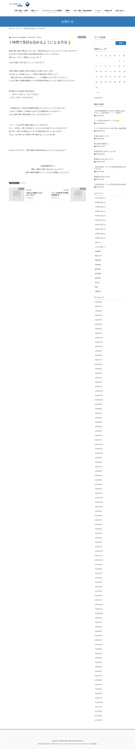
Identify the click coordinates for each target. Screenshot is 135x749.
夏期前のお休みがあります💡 (104, 159)
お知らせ (82, 37)
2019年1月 (98, 671)
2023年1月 (98, 493)
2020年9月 (98, 618)
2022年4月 (98, 533)
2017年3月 (98, 720)
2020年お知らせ (100, 211)
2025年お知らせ (100, 233)
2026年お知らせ (100, 238)
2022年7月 (98, 520)
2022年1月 (98, 546)
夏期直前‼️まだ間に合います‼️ (104, 151)
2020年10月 (99, 613)
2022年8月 (98, 515)
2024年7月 (98, 413)
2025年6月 (98, 364)
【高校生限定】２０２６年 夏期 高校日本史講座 (110, 184)
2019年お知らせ (100, 207)
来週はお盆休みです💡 (101, 136)
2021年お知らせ (100, 216)
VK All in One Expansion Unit (74, 744)
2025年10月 (99, 346)
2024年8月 (98, 409)
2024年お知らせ (100, 229)
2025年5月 (98, 369)
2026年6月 (98, 311)
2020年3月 (98, 635)
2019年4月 (98, 662)
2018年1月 (98, 698)
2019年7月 (98, 653)
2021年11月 (99, 555)
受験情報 (98, 260)
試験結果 (98, 291)
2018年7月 (98, 676)
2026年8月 (98, 302)
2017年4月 (98, 716)
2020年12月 (99, 604)
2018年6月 (98, 680)
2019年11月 (99, 644)
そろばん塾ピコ (100, 247)
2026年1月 (98, 333)
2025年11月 (99, 342)
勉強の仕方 (98, 256)
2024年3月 (98, 431)
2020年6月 (98, 627)
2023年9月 (98, 458)
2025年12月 (99, 337)
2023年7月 (98, 466)
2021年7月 (98, 573)
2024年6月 (98, 418)
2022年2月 (98, 542)
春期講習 (98, 278)
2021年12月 (99, 551)
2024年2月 (98, 435)
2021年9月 (98, 564)
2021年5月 (98, 582)
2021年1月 (98, 600)
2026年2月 (98, 329)
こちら (55, 169)
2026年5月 (98, 315)
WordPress (48, 744)
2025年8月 (98, 355)
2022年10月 (99, 507)
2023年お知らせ (100, 225)
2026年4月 (98, 320)
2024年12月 (99, 391)
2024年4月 (98, 426)
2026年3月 (98, 324)
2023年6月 (98, 471)
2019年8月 (98, 649)
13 (110, 71)
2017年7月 (98, 707)
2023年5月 (98, 475)
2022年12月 (99, 498)
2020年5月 (98, 631)
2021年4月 (98, 587)
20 (110, 77)
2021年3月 (98, 591)
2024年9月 (98, 404)
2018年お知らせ (100, 202)
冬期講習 (98, 251)
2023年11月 (99, 449)
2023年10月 (99, 453)
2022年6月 (98, 524)
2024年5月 (98, 422)
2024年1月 (98, 440)
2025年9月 (98, 351)
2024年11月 (99, 395)
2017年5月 (98, 711)
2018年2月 (98, 693)
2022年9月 (98, 511)
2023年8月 (98, 462)
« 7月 (97, 92)
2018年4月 (98, 684)
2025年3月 (98, 378)
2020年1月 (98, 640)
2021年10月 (99, 560)
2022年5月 (98, 529)
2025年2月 (98, 382)
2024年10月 (99, 400)
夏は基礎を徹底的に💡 (101, 144)
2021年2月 (98, 595)
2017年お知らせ (100, 198)
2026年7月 (98, 306)
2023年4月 (98, 480)
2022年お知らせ (100, 220)
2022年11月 (99, 502)
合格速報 (98, 264)
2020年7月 (98, 622)
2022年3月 (98, 538)
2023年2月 (98, 489)
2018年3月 (98, 689)
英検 (96, 287)
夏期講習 (98, 269)
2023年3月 (98, 484)
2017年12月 (99, 702)
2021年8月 (98, 569)
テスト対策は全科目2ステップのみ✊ (106, 120)
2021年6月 (98, 578)
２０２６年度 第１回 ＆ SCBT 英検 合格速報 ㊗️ (110, 128)
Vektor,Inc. (87, 744)
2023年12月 (99, 444)
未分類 (97, 282)
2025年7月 (98, 360)
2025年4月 (98, 373)
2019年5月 (98, 658)
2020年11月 (99, 609)
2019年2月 (98, 667)
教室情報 (98, 273)
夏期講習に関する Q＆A (102, 177)
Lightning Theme (59, 744)
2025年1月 (98, 386)
